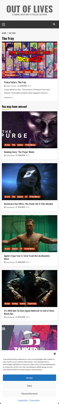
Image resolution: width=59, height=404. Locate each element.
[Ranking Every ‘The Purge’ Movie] (29, 129)
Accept (29, 377)
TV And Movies (10, 75)
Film (13, 145)
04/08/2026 (21, 262)
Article (20, 72)
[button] (54, 353)
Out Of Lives (29, 8)
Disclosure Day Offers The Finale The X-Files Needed (28, 203)
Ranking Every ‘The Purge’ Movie (19, 151)
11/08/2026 (21, 207)
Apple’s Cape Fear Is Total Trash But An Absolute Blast (27, 257)
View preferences (29, 393)
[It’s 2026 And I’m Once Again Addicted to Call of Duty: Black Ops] (29, 288)
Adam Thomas (11, 86)
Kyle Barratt (10, 155)
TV (42, 72)
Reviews (36, 72)
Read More (8, 97)
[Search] (54, 24)
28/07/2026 (21, 317)
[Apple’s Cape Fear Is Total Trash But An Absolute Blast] (29, 233)
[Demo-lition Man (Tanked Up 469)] (29, 343)
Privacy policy (35, 400)
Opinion (27, 72)
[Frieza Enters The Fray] (29, 60)
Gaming (15, 303)
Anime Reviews (10, 72)
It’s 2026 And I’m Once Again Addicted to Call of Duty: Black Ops (29, 312)
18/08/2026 (21, 155)
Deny (29, 385)
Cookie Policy (23, 400)
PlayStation (32, 303)
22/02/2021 (23, 86)
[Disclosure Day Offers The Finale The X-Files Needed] (29, 181)
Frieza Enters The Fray (15, 82)
